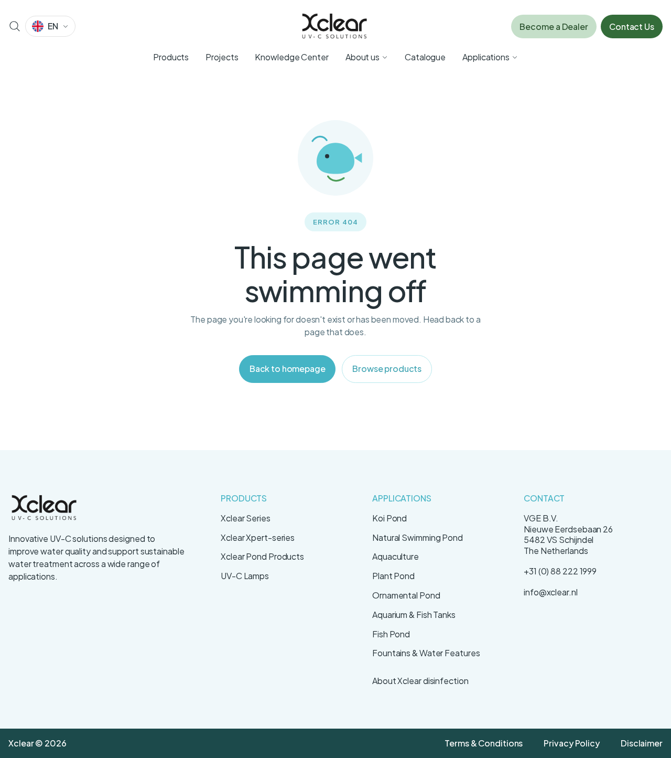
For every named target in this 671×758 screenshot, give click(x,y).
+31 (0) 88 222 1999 (560, 570)
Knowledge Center (291, 56)
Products (171, 56)
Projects (221, 56)
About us (362, 56)
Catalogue (425, 56)
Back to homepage (287, 368)
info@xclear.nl (551, 591)
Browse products (386, 368)
